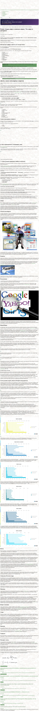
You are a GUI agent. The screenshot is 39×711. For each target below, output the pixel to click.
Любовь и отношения (3, 666)
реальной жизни (27, 284)
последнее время (4, 146)
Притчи (1, 696)
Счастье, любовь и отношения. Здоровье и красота (11, 709)
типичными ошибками (7, 165)
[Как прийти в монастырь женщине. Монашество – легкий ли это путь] (14, 688)
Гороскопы (4, 14)
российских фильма (18, 630)
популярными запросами (24, 606)
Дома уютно (2, 704)
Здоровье (3, 12)
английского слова (34, 642)
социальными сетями (17, 92)
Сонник (3, 15)
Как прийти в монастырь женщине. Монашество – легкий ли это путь (14, 691)
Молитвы (3, 13)
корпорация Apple (20, 608)
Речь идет (13, 204)
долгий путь (13, 642)
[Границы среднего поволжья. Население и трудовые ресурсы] (12, 703)
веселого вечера (23, 330)
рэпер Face (34, 601)
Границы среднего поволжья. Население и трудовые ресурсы (13, 706)
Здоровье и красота (5, 11)
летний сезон (2, 368)
